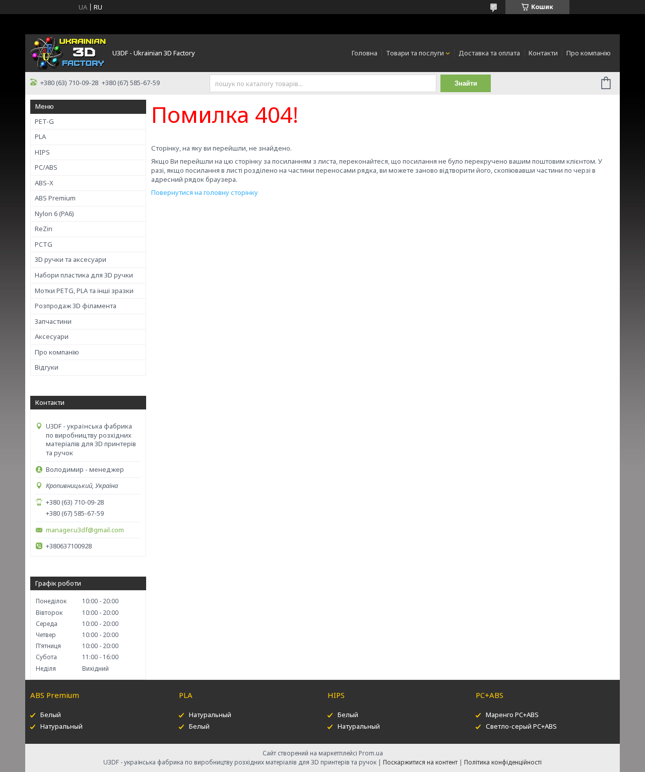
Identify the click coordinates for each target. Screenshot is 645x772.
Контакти (543, 52)
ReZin (43, 228)
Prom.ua (371, 753)
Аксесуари (52, 336)
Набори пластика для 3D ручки (84, 274)
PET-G (44, 121)
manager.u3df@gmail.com (85, 530)
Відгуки (46, 367)
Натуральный (61, 726)
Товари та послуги (415, 52)
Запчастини (53, 321)
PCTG (43, 244)
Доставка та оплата (489, 52)
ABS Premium (55, 197)
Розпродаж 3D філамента (75, 305)
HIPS (42, 152)
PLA (40, 136)
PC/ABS (46, 167)
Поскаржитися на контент (420, 762)
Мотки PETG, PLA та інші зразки (84, 290)
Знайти (466, 83)
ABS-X (44, 182)
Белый (50, 714)
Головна (364, 52)
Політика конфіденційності (503, 762)
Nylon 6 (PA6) (54, 213)
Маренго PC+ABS (512, 714)
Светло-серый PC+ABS (521, 726)
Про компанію (588, 52)
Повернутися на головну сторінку (204, 192)
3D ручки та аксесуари (70, 259)
